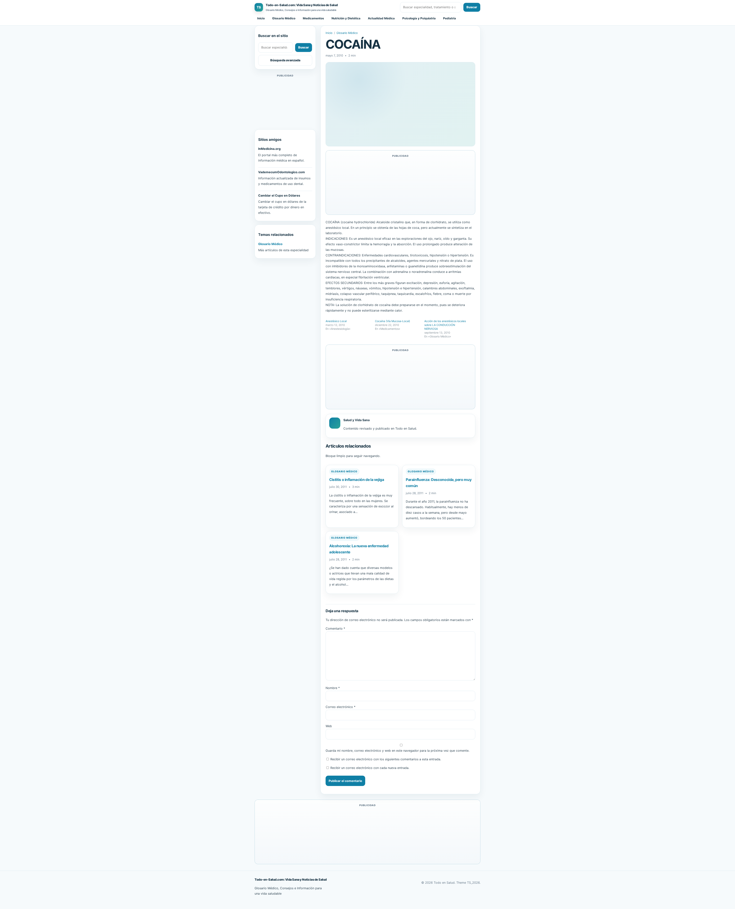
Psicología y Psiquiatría (419, 18)
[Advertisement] (285, 102)
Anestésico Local (336, 321)
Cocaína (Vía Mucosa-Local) (392, 321)
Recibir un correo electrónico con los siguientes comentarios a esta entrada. (385, 759)
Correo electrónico (340, 707)
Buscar (471, 7)
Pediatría (449, 18)
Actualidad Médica (381, 18)
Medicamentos (313, 18)
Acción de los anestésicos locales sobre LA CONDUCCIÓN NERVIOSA (445, 324)
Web (329, 726)
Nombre (333, 688)
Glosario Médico (283, 18)
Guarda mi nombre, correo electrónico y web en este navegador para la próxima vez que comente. (397, 750)
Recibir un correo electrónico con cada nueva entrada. (369, 768)
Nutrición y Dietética (346, 18)
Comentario (335, 628)
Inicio (261, 18)
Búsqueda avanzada (285, 60)
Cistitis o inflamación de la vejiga (356, 479)
